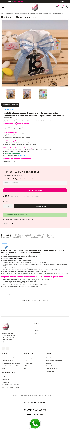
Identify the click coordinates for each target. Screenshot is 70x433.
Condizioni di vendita (52, 368)
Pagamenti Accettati (34, 237)
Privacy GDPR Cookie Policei (54, 360)
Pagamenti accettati (51, 365)
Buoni (25, 368)
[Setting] (67, 7)
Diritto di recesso (51, 358)
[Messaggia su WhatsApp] (35, 423)
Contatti (35, 333)
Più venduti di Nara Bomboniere (11, 384)
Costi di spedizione (7, 360)
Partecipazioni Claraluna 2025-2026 (10, 367)
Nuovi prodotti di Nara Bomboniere (8, 381)
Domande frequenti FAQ (9, 358)
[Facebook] (2, 1)
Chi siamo (61, 1)
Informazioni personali (30, 358)
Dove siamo (36, 330)
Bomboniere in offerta (8, 376)
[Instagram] (4, 1)
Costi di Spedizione (45, 235)
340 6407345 (38, 414)
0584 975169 (39, 410)
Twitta (13, 224)
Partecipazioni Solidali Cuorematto (11, 363)
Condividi (10, 224)
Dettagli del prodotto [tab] (23, 235)
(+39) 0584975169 (18, 1)
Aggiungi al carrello (40, 206)
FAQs (66, 1)
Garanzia (50, 237)
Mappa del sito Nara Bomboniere (11, 387)
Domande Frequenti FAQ (11, 237)
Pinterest (16, 224)
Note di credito (28, 363)
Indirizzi (26, 365)
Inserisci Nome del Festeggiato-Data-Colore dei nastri (18, 179)
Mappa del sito (50, 371)
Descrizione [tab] (6, 235)
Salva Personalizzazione (35, 190)
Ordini (25, 360)
